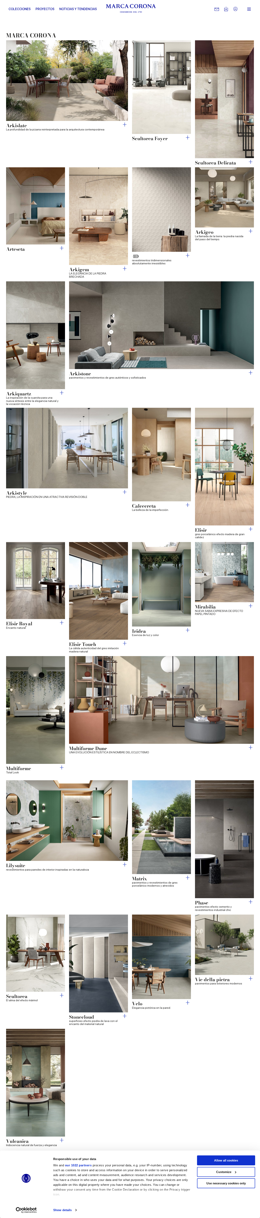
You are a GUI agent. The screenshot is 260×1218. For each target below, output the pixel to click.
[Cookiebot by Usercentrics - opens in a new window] (26, 1210)
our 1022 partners (78, 1165)
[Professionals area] (235, 9)
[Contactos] (217, 9)
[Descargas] (226, 9)
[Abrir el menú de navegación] (249, 9)
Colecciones (20, 9)
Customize (223, 1172)
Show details (62, 1210)
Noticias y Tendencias (78, 9)
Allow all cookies (226, 1160)
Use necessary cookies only (226, 1183)
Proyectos (45, 9)
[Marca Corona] (131, 9)
